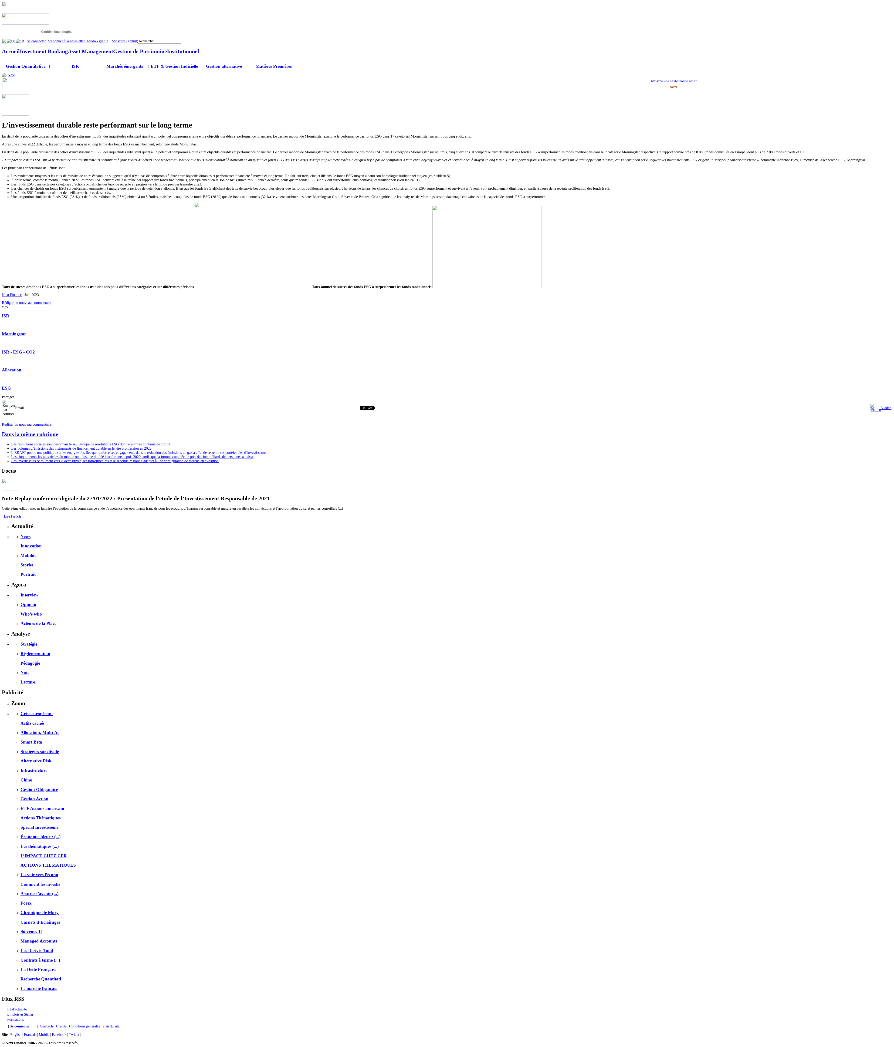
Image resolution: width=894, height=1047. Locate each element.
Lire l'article (12, 516)
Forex (26, 903)
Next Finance (12, 295)
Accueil (11, 51)
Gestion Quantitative (25, 66)
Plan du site (110, 1026)
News (25, 536)
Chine (26, 780)
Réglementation (35, 653)
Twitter (74, 1035)
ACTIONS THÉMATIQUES (48, 865)
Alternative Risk (35, 760)
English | (17, 1035)
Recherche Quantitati (40, 978)
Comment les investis (40, 884)
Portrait (28, 574)
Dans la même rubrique (30, 434)
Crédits (61, 1026)
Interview (29, 595)
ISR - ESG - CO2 (18, 352)
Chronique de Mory (39, 912)
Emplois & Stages (20, 1014)
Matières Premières (274, 66)
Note (11, 75)
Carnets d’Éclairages (40, 922)
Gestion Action (34, 798)
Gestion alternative (224, 66)
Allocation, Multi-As (39, 732)
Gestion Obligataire (39, 789)
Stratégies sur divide (39, 751)
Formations (15, 1019)
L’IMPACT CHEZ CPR (43, 855)
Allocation (11, 369)
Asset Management (90, 51)
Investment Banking (44, 51)
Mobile (44, 1035)
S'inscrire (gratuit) (125, 41)
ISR (75, 66)
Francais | (31, 1035)
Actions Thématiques (40, 817)
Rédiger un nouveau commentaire (26, 303)
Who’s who (31, 614)
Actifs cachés (32, 723)
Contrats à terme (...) (40, 960)
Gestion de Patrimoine (140, 51)
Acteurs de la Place (38, 623)
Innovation (31, 545)
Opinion (28, 604)
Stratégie (28, 644)
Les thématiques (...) (39, 846)
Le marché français (38, 988)
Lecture (27, 682)
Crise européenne (36, 713)
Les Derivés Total (36, 950)
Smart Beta (31, 742)
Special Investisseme (39, 827)
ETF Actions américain (42, 808)
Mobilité (28, 555)
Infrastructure (33, 770)
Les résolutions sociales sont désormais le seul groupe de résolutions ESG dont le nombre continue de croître (90, 444)
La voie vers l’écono (39, 874)
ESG (6, 388)
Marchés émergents (124, 66)
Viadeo (886, 408)
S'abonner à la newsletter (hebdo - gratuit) (78, 41)
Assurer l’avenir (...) (39, 893)
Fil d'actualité (17, 1009)
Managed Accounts (38, 941)
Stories (26, 564)
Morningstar (14, 333)
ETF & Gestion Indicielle (174, 66)
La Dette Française (38, 969)
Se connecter (36, 41)
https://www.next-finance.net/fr (674, 81)
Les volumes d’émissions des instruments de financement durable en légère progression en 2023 (81, 448)
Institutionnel (183, 51)
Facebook (59, 1035)
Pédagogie (30, 663)
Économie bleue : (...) (40, 836)
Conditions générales (84, 1026)
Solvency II (31, 931)
